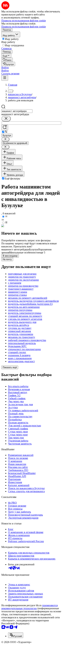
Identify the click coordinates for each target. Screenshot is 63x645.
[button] (5, 67)
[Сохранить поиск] (4, 127)
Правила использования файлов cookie (23, 26)
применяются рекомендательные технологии (29, 607)
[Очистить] (6, 118)
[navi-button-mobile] (4, 78)
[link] (7, 60)
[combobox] (16, 111)
